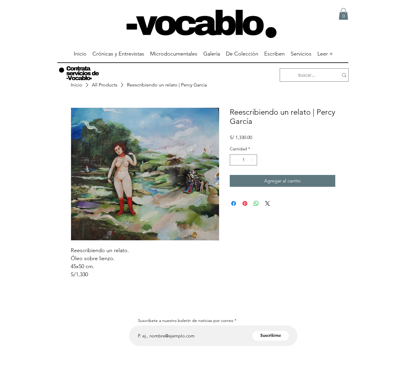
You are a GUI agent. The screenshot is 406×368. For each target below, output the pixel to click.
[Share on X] (267, 203)
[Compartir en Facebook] (233, 203)
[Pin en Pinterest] (244, 203)
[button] (343, 14)
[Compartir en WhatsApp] (256, 203)
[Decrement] (234, 160)
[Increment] (252, 160)
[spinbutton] (243, 160)
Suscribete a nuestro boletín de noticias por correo (185, 320)
